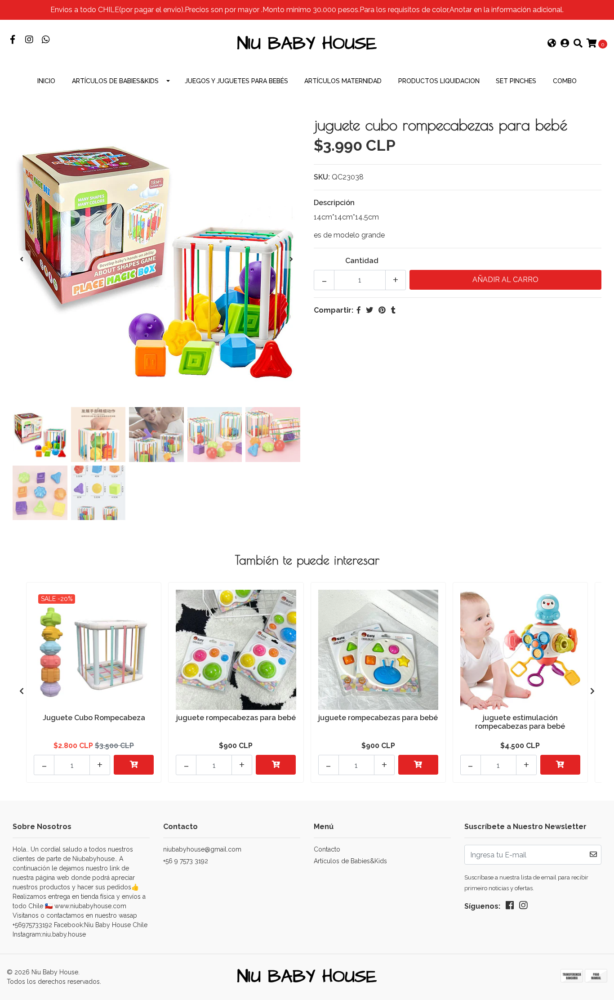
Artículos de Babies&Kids (115, 81)
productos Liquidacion (439, 81)
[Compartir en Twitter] (369, 310)
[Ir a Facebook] (12, 40)
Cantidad (361, 260)
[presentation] (22, 260)
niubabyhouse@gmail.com (202, 849)
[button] (551, 44)
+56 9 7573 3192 (185, 861)
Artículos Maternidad (343, 81)
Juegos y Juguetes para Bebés (236, 81)
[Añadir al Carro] (134, 765)
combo (565, 81)
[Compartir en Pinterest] (382, 310)
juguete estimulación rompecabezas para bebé (520, 722)
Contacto (327, 849)
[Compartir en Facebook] (358, 310)
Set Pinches (516, 81)
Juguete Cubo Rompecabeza (94, 717)
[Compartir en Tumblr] (393, 310)
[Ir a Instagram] (29, 40)
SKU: (322, 177)
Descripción (334, 202)
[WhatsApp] (45, 40)
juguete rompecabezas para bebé (236, 717)
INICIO (46, 81)
